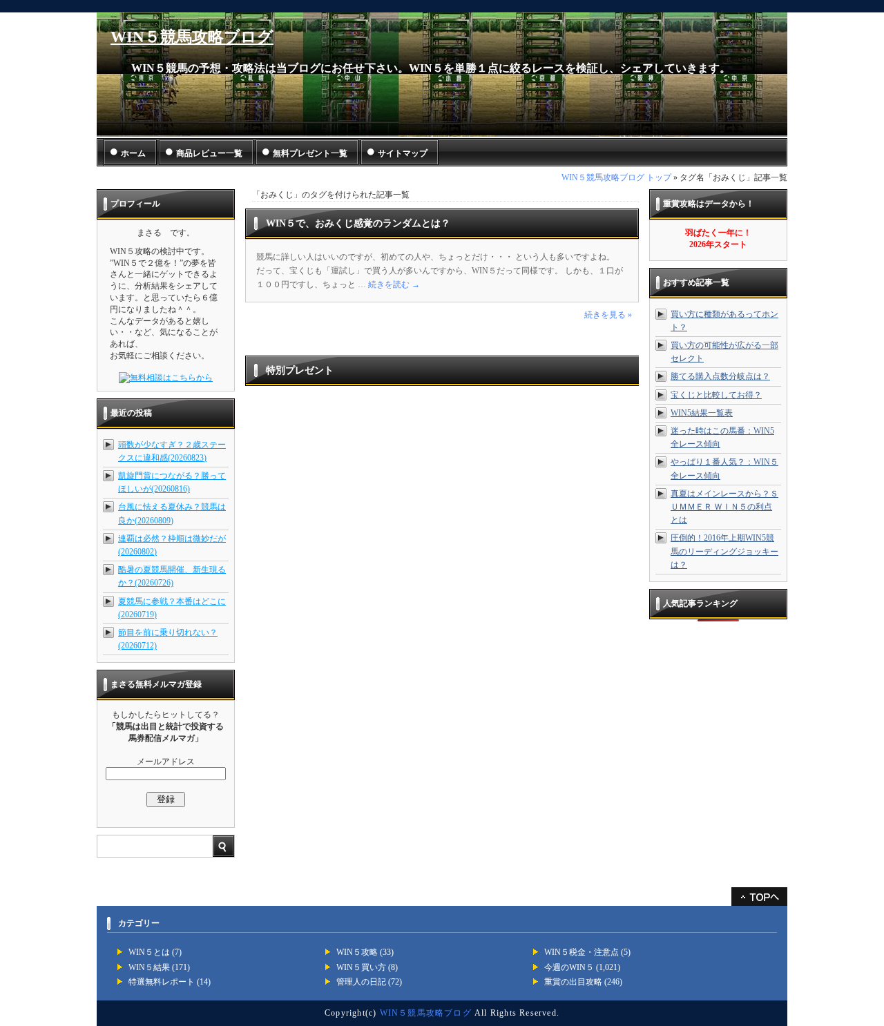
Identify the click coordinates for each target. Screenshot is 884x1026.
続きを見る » (608, 315)
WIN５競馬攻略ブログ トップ (616, 177)
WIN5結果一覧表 (702, 413)
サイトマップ (402, 153)
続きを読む (394, 284)
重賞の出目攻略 (573, 982)
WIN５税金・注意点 (581, 952)
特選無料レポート (161, 982)
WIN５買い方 (361, 967)
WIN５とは (149, 952)
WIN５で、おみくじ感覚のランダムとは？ (358, 223)
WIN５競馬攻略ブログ (191, 37)
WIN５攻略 (357, 952)
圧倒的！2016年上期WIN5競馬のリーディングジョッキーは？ (724, 551)
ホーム (133, 153)
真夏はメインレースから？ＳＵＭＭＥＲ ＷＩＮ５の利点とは (724, 507)
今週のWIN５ (569, 967)
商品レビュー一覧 (209, 153)
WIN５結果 (149, 967)
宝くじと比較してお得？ (716, 395)
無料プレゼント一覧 (310, 153)
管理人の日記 (361, 982)
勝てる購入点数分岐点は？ (720, 376)
